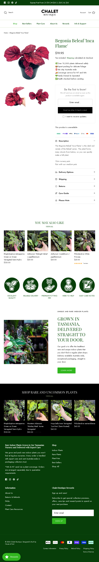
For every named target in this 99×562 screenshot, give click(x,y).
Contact (8, 505)
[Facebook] (5, 3)
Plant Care (41, 23)
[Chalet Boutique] (50, 12)
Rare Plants (56, 454)
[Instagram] (9, 3)
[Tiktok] (16, 3)
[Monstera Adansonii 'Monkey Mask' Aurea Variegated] (37, 410)
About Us (53, 23)
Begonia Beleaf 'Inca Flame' (19, 33)
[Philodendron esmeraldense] (84, 410)
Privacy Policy (63, 548)
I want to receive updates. (76, 116)
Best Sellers (26, 23)
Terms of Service (88, 552)
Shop (15, 23)
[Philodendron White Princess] (84, 240)
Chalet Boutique (16, 542)
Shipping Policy (88, 548)
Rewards (66, 23)
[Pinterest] (12, 3)
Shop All (55, 466)
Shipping (70, 57)
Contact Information (49, 548)
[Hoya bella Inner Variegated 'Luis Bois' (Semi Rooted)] (61, 410)
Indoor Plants (57, 450)
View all (49, 226)
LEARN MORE (66, 370)
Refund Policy (75, 548)
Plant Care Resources (14, 509)
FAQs (7, 501)
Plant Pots (56, 458)
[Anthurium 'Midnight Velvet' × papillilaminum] (37, 240)
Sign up (59, 521)
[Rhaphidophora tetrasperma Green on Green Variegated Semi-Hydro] (14, 240)
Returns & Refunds (12, 497)
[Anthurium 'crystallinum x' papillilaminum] (61, 240)
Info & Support (80, 23)
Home (6, 33)
